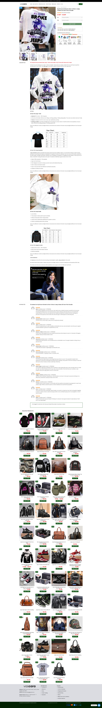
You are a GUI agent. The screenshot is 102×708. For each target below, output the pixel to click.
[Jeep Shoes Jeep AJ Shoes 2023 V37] (42, 601)
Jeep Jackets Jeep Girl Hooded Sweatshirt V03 (27, 497)
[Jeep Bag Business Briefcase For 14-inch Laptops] (59, 533)
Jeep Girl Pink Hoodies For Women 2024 (75, 497)
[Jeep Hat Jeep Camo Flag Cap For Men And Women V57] (75, 623)
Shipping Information (62, 691)
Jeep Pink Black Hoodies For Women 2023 (27, 429)
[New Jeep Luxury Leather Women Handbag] (59, 442)
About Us (44, 689)
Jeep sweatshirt (33, 152)
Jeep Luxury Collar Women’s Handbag (27, 656)
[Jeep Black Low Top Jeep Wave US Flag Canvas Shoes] (26, 578)
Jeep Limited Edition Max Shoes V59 (75, 429)
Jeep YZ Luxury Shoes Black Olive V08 (59, 429)
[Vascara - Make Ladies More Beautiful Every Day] (24, 4)
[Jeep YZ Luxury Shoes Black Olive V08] (59, 420)
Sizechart (44, 694)
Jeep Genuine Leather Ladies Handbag (75, 520)
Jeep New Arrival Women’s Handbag (75, 452)
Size (58, 17)
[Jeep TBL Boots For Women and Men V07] (26, 465)
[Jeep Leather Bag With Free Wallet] (26, 669)
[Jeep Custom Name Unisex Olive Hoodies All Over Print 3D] (59, 488)
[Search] (77, 4)
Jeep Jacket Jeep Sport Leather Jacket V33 (27, 520)
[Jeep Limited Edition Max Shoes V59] (75, 420)
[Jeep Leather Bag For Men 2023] (42, 442)
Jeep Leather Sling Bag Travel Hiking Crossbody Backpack (27, 633)
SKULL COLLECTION (35, 4)
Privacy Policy (60, 687)
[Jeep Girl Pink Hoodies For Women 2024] (75, 488)
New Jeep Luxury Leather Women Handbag (59, 452)
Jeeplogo (45, 66)
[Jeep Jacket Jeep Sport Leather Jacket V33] (26, 510)
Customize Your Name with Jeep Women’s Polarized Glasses (43, 588)
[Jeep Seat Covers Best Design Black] (59, 555)
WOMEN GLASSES (54, 4)
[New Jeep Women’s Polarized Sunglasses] (42, 488)
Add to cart (72, 24)
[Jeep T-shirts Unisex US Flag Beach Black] (42, 623)
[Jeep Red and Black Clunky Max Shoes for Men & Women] (42, 420)
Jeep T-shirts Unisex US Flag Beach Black (43, 633)
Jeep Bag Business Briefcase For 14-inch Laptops (59, 542)
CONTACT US (59, 4)
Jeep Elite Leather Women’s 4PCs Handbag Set (43, 520)
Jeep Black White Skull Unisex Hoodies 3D (26, 565)
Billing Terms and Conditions (63, 696)
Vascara (33, 260)
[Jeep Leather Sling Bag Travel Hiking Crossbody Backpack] (26, 623)
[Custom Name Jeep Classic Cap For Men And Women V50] (75, 578)
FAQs (43, 691)
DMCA (59, 694)
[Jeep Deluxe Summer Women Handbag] (59, 669)
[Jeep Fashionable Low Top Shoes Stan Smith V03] (59, 578)
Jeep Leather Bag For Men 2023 (43, 451)
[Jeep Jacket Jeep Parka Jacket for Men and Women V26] (59, 510)
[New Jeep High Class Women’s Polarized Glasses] (42, 533)
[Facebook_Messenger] (99, 705)
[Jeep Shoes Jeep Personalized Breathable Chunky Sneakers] (75, 555)
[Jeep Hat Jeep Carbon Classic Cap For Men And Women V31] (75, 465)
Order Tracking (45, 692)
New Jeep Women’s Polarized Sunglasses (43, 497)
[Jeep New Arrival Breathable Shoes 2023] (26, 533)
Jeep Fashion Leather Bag (59, 474)
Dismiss (62, 1)
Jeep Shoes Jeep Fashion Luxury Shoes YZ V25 (43, 656)
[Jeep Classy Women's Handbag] (75, 646)
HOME (31, 4)
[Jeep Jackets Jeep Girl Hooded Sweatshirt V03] (26, 488)
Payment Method (61, 698)
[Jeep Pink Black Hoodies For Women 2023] (26, 420)
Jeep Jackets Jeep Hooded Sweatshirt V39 (43, 475)
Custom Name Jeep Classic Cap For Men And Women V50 (75, 588)
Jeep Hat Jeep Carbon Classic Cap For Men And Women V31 (75, 475)
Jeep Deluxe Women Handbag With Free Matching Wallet (59, 633)
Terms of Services (61, 689)
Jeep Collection (63, 7)
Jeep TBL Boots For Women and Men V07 (27, 475)
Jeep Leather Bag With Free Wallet (26, 677)
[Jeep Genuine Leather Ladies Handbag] (75, 510)
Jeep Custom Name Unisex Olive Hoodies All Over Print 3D (59, 497)
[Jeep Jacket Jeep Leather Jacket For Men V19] (59, 601)
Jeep (37, 245)
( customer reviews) (66, 12)
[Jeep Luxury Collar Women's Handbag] (26, 646)
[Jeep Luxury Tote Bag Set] (75, 533)
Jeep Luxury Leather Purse (59, 655)
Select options (26, 455)
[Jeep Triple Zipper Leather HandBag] (26, 601)
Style (58, 20)
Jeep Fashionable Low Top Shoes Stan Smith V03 (59, 588)
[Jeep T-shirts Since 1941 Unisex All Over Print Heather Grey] (42, 669)
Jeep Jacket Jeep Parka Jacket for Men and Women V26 (59, 520)
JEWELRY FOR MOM (48, 4)
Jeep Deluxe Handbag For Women (27, 451)
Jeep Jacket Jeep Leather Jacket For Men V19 (59, 610)
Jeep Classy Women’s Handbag (75, 655)
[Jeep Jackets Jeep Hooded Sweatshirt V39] (42, 465)
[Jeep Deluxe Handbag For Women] (26, 442)
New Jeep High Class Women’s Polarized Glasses (43, 542)
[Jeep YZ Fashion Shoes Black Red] (42, 555)
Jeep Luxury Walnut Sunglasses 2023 (75, 609)
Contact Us (44, 687)
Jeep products (62, 260)
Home (58, 7)
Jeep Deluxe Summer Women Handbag (59, 678)
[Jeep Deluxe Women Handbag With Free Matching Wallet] (59, 623)
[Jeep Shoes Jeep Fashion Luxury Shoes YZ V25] (42, 646)
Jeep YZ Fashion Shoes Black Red (43, 564)
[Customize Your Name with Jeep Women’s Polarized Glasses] (42, 578)
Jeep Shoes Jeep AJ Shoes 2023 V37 (43, 609)
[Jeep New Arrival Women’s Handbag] (75, 442)
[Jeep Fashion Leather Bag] (59, 465)
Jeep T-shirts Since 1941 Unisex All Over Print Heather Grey (43, 678)
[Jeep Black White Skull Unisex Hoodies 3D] (26, 555)
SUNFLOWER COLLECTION (41, 4)
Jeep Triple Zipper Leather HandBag (27, 609)
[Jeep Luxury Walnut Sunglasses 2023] (75, 601)
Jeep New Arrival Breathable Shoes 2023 (27, 542)
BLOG (62, 4)
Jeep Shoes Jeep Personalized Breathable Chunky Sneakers (75, 565)
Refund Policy (60, 692)
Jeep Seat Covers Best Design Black (59, 564)
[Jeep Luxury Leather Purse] (59, 646)
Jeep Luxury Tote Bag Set (75, 542)
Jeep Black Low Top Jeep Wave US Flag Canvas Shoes (27, 588)
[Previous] (21, 29)
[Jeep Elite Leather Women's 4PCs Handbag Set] (42, 510)
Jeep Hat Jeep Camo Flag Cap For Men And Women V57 (75, 633)
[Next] (54, 29)
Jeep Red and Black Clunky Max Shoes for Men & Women (43, 429)
